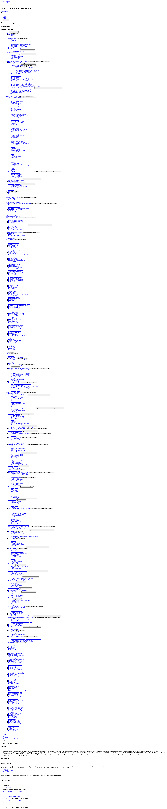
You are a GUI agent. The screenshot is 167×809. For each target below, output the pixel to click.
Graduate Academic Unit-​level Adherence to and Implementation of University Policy (28, 475)
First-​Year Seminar (15, 128)
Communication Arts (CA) (13, 265)
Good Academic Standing (16, 550)
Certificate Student (15, 503)
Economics (13, 123)
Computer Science (15, 120)
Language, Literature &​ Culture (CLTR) (16, 314)
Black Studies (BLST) (13, 257)
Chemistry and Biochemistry (17, 116)
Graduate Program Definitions (14, 477)
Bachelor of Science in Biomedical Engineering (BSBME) (23, 81)
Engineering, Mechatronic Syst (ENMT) (16, 280)
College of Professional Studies (17, 379)
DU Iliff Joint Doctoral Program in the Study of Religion (22, 427)
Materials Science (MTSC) (13, 322)
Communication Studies (16, 117)
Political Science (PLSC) (13, 332)
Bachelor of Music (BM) (16, 76)
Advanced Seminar (15, 100)
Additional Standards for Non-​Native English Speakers (19, 526)
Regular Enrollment (15, 583)
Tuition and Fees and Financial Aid (13, 197)
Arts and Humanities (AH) (13, 252)
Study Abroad (8, 212)
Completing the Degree (16, 575)
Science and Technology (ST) (14, 340)
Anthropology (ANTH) (13, 245)
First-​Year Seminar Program (16, 185)
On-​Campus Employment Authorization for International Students (24, 536)
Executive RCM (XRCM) (13, 680)
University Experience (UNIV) (14, 730)
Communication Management (17, 454)
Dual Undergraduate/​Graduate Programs (14, 179)
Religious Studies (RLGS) (13, 338)
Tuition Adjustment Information (17, 544)
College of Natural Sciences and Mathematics (20, 388)
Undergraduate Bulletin (8, 770)
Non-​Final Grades (14, 492)
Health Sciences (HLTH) (13, 297)
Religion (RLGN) (12, 719)
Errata (4, 734)
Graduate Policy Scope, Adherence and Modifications (19, 472)
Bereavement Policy (15, 41)
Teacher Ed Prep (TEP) (13, 729)
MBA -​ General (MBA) (13, 706)
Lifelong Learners (14, 506)
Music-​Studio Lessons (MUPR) (14, 328)
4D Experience (11, 34)
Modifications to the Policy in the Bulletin (19, 474)
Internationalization (15, 138)
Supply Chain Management (16, 463)
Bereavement (13, 637)
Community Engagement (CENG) (15, 267)
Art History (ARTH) (12, 251)
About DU (8, 33)
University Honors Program (6, 760)
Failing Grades (14, 490)
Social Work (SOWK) (12, 343)
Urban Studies (14, 169)
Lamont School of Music (16, 402)
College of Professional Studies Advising (16, 188)
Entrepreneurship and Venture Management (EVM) (18, 282)
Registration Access (12, 192)
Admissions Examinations (16, 518)
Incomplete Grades (15, 497)
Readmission (11, 597)
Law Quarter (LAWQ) (13, 315)
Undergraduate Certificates (16, 92)
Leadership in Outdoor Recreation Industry (20, 143)
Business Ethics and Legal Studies (18, 113)
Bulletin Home (6, 5)
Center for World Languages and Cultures (19, 115)
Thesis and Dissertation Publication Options (20, 579)
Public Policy (13, 159)
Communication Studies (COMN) (15, 266)
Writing (12, 170)
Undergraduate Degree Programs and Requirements (16, 61)
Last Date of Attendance (16, 493)
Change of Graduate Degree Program (18, 523)
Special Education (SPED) (13, 726)
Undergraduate (6, 31)
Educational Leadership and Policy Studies (20, 439)
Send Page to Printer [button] (7, 783)
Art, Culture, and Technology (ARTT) (16, 250)
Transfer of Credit (12, 95)
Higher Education (14, 440)
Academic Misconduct (15, 629)
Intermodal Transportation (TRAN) (15, 693)
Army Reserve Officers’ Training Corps (19, 104)
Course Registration (12, 193)
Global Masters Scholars (13, 181)
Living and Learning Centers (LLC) (15, 319)
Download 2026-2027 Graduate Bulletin (11, 796)
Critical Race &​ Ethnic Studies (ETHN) (16, 272)
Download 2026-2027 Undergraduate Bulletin (12, 791)
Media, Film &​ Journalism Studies (18, 150)
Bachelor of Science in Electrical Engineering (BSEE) (22, 84)
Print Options (6, 19)
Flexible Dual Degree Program (17, 480)
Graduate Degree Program (16, 478)
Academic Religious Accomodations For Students (21, 44)
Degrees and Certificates (13, 393)
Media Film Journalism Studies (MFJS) (16, 325)
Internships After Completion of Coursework (17, 590)
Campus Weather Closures (16, 43)
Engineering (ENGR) (12, 274)
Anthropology (14, 102)
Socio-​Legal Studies (15, 163)
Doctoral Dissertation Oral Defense (18, 574)
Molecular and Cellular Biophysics (18, 450)
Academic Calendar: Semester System (19, 46)
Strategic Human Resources (16, 462)
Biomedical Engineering (16, 109)
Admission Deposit (15, 520)
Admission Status (12, 500)
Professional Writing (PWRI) (14, 714)
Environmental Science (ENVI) (14, 285)
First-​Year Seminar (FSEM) (14, 287)
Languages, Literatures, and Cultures (18, 142)
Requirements (14, 572)
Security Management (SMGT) (14, 723)
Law (12, 467)
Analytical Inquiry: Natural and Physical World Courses (27, 67)
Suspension (13, 560)
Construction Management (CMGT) (15, 270)
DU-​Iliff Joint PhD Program (17, 483)
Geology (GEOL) (12, 292)
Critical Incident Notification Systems (16, 219)
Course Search (9, 351)
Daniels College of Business (17, 370)
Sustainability (14, 167)
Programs (5, 17)
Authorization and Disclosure (14, 50)
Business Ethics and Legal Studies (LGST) (17, 259)
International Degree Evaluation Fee (18, 513)
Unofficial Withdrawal (13, 227)
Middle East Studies (15, 152)
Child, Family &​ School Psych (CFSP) (16, 655)
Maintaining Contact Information (17, 633)
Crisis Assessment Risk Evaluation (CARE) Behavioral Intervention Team (26, 639)
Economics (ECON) (12, 273)
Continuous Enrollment (16, 586)
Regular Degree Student (16, 501)
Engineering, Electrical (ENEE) (14, 278)
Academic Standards (12, 548)
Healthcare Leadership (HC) (14, 298)
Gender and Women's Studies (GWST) (16, 290)
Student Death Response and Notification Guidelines (22, 641)
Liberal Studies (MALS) (13, 699)
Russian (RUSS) (11, 339)
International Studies (15, 137)
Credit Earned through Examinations (15, 93)
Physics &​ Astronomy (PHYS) (14, 331)
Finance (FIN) (11, 286)
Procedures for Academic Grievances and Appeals (18, 205)
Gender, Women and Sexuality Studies (19, 129)
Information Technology (16, 175)
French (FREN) (11, 288)
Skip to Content (6, 1)
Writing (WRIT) (11, 349)
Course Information (12, 194)
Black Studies (14, 110)
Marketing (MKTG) (12, 321)
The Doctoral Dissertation (16, 573)
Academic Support (9, 210)
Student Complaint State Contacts (18, 51)
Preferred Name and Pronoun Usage (15, 221)
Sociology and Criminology (16, 164)
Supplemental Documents (16, 515)
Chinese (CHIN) (11, 263)
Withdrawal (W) (14, 491)
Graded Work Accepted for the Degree (19, 553)
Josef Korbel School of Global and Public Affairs (21, 373)
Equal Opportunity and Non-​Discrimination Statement (19, 48)
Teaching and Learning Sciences (17, 443)
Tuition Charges (14, 539)
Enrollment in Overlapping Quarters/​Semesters (18, 580)
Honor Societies (11, 238)
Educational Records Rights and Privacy (16, 220)
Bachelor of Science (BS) (16, 77)
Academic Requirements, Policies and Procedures (16, 547)
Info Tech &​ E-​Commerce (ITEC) (15, 692)
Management (13, 145)
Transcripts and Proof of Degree (17, 514)
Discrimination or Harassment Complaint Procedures (19, 208)
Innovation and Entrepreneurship (17, 135)
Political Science (14, 157)
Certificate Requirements (13, 569)
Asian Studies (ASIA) (12, 253)
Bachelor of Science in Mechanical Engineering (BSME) (22, 85)
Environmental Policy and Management (19, 455)
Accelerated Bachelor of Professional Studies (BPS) (21, 91)
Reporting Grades (14, 488)
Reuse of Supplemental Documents (18, 516)
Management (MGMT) (13, 320)
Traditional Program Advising (14, 184)
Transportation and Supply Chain (18, 177)
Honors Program (14, 132)
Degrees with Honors (12, 237)
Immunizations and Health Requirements (16, 625)
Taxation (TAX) (11, 728)
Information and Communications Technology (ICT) (19, 304)
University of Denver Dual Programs (16, 180)
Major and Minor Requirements (12, 96)
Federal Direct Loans (15, 532)
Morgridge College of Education (17, 378)
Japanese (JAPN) (11, 311)
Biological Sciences (15, 108)
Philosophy (13, 155)
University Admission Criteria (17, 509)
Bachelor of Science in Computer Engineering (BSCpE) (22, 83)
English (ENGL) (11, 281)
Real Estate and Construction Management (20, 424)
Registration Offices (15, 601)
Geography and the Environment (17, 130)
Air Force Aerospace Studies (17, 101)
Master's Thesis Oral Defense (17, 595)
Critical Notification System (14, 471)
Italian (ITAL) (11, 309)
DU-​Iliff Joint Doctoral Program (15, 425)
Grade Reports (14, 496)
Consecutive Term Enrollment (17, 585)
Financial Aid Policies (15, 537)
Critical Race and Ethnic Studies (17, 121)
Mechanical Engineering (16, 149)
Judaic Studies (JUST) (13, 312)
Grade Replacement (15, 554)
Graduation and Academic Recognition (14, 232)
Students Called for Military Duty (15, 229)
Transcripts (10, 223)
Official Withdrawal (12, 226)
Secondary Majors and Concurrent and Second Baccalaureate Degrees (25, 86)
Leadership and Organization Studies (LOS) (17, 318)
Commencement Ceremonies (17, 589)
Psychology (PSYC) (12, 333)
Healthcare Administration (16, 174)
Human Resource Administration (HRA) (16, 689)
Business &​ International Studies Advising (19, 186)
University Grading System (14, 486)
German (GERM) (12, 293)
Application (13, 510)
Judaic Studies (14, 140)
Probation (13, 559)
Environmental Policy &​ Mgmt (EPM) (16, 678)
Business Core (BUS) (12, 258)
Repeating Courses (15, 555)
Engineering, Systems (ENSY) (14, 674)
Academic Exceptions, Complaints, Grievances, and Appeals (18, 203)
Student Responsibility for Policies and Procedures (18, 605)
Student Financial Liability (16, 543)
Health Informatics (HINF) (13, 683)
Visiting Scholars (14, 507)
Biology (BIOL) (11, 255)
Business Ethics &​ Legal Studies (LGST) (16, 652)
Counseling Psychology (16, 438)
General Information (10, 469)
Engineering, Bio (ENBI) (13, 275)
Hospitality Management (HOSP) (15, 302)
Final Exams (13, 40)
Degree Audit (11, 190)
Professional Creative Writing (17, 461)
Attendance (13, 39)
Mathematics (13, 148)
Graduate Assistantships (16, 535)
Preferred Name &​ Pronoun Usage (18, 634)
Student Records (11, 630)
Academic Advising (10, 182)
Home (4, 736)
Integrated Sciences (15, 136)
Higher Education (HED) (13, 687)
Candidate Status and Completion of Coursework (21, 556)
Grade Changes (14, 557)
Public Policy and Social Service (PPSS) (16, 335)
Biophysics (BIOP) (12, 649)
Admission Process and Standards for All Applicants (19, 508)
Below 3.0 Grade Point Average (17, 552)
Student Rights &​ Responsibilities (13, 216)
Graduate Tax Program (15, 468)
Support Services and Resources (15, 636)
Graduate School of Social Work (17, 376)
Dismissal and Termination (16, 561)
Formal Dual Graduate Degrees (14, 382)
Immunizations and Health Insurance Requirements (16, 196)
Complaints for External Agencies (15, 209)
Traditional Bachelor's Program (14, 54)
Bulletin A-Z (5, 16)
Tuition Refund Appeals (16, 545)
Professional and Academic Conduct (15, 626)
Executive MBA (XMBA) (13, 679)
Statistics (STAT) (11, 727)
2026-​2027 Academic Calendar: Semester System (21, 361)
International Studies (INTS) (14, 307)
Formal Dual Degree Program (17, 479)
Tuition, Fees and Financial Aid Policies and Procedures (17, 530)
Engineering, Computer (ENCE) (15, 277)
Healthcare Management (16, 457)
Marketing (13, 147)
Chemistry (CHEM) (12, 261)
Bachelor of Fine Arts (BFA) (17, 74)
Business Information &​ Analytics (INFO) (17, 653)
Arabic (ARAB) (11, 246)
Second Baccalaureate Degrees (17, 56)
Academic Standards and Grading (13, 202)
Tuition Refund (11, 199)
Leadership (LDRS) (12, 317)
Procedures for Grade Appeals (17, 623)
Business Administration (16, 111)
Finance (12, 127)
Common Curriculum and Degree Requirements (21, 72)
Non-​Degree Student (15, 57)
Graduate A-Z (6, 2)
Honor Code (13, 628)
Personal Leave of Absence (16, 609)
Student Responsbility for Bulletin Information (20, 473)
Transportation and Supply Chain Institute (19, 464)
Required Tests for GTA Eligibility (18, 528)
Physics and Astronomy (16, 156)
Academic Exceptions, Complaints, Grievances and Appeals (20, 617)
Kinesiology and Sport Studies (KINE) (16, 313)
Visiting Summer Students (16, 58)
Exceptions (13, 618)
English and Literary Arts (16, 125)
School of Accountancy (16, 415)
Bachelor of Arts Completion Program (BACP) (18, 254)
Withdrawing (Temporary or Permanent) (19, 608)
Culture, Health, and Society (17, 122)
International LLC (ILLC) (13, 306)
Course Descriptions (10, 239)
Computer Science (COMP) (14, 268)
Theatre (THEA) (11, 347)
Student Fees (13, 541)
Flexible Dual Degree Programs (14, 381)
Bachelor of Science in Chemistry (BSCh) (19, 80)
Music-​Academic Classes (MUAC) (15, 326)
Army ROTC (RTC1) (12, 247)
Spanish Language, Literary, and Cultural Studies (21, 165)
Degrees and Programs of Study (14, 62)
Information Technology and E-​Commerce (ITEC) (18, 305)
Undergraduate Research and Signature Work (15, 214)
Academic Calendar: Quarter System (18, 45)
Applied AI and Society (16, 103)
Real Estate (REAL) (12, 336)
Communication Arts (15, 173)
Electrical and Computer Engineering (18, 124)
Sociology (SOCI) (12, 345)
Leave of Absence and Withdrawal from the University (17, 224)
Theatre (12, 168)
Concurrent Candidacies (16, 485)
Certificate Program (15, 484)
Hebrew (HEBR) (11, 299)
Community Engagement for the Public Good (20, 118)
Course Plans (16, 66)
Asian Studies (14, 107)
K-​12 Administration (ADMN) (14, 696)
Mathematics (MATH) (12, 324)
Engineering (13, 411)
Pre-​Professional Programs (16, 187)
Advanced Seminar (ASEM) (14, 241)
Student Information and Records (12, 217)
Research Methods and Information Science (20, 442)
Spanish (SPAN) (11, 346)
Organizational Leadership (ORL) (15, 710)
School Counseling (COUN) (14, 722)
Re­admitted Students (12, 230)
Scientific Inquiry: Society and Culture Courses (26, 71)
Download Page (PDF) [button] (8, 787)
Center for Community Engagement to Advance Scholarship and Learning (21, 211)
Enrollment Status (12, 582)
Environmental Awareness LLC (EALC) (16, 284)
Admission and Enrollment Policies (13, 498)
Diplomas (10, 234)
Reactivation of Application (16, 521)
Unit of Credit (11, 47)
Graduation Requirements (13, 588)
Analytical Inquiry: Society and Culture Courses (26, 69)
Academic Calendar (12, 38)
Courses (4, 18)
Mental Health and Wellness (17, 151)
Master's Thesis (14, 594)
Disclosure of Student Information (18, 631)
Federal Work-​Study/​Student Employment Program (21, 533)
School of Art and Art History (17, 397)
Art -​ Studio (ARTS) (12, 248)
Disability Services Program (14, 624)
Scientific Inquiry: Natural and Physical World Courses (27, 70)
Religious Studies (14, 162)
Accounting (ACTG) (12, 240)
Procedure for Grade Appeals (14, 204)
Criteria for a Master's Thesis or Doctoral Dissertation (22, 578)
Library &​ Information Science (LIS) (15, 700)
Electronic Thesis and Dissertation (15, 577)
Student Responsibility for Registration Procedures (21, 600)
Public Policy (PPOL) (12, 334)
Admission (8, 52)
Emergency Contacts (12, 222)
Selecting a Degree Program (17, 65)
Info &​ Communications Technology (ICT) (17, 690)
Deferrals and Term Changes (17, 522)
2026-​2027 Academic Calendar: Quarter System (21, 359)
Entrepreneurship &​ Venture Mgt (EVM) (16, 676)
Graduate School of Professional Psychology (20, 375)
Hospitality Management (16, 134)
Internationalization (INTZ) (14, 308)
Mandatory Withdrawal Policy (17, 612)
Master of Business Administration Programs (20, 423)
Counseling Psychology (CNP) (14, 271)
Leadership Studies (15, 144)
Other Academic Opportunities (12, 215)
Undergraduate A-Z (7, 3)
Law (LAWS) (11, 697)
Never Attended (14, 489)
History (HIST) (11, 300)
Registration (8, 191)
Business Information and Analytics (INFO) (17, 260)
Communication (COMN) (13, 658)
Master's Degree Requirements (14, 591)
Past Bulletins (6, 733)
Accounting (13, 98)
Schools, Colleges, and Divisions (12, 392)
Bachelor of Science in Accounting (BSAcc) (20, 78)
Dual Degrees (8, 367)
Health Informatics (15, 456)
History (12, 131)
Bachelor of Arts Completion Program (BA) (20, 90)
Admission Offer (14, 519)
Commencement (11, 233)
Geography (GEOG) (12, 291)
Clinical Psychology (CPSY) (14, 264)
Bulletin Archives (6, 773)
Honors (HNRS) (11, 301)
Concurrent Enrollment (15, 584)
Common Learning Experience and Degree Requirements (23, 89)
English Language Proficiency (17, 527)
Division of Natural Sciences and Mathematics (20, 374)
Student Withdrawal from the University (16, 606)
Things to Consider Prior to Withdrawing (19, 607)
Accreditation (11, 35)
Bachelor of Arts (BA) (15, 73)
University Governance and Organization (16, 36)
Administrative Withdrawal (16, 562)
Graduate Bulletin (6, 771)
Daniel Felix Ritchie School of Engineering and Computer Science (24, 372)
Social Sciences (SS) (12, 342)
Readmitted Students (15, 55)
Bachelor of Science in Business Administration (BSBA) (22, 79)
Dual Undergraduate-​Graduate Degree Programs (18, 368)
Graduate (5, 352)
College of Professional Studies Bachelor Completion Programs (21, 87)
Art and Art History (15, 106)
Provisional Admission (15, 502)
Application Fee (14, 512)
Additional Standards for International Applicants (18, 525)
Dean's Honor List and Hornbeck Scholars (17, 235)
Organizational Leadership (16, 176)
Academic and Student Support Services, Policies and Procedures (19, 615)
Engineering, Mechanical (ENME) (15, 279)
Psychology (13, 158)
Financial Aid (11, 201)
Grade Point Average (15, 549)
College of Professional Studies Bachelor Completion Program (21, 171)
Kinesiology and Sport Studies (17, 141)
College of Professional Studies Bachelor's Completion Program (21, 60)
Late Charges (13, 542)
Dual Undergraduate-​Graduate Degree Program (21, 482)
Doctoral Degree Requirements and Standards (17, 571)
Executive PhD (14, 418)
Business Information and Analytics (18, 114)
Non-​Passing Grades (15, 495)
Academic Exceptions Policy (14, 207)
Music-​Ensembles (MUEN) (14, 327)
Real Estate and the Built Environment (19, 161)
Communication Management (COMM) (16, 659)
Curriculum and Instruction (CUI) (15, 665)
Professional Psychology (16, 429)
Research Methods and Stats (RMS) (15, 721)
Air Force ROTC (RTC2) (13, 243)
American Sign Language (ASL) (15, 244)
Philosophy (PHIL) (12, 329)
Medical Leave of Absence (13, 228)
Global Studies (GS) (12, 295)
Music (12, 154)
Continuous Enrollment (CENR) (15, 662)
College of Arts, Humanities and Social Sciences (21, 369)
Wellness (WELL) (12, 348)
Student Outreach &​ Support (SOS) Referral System (21, 640)
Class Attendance (11, 565)
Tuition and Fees (11, 198)
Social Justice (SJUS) (12, 341)
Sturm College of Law (15, 380)
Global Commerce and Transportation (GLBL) (18, 294)
